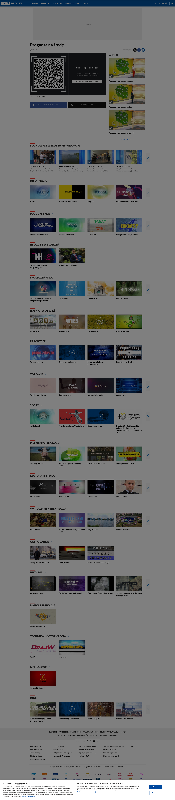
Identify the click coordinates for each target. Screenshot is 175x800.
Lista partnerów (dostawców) (86, 792)
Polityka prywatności (28, 796)
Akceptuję (155, 787)
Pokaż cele (155, 793)
